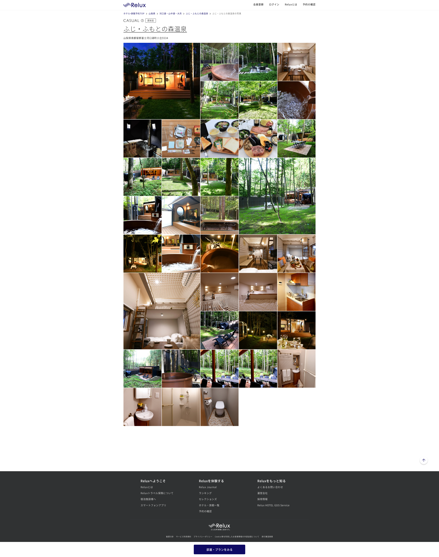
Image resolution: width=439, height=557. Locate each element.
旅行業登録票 (267, 536)
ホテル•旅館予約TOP (134, 13)
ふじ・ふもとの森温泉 (197, 13)
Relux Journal (208, 487)
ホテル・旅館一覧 (209, 505)
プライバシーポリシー (203, 536)
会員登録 (258, 4)
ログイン (274, 4)
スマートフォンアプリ (153, 505)
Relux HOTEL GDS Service (273, 505)
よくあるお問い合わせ (270, 487)
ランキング (205, 493)
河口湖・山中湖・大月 (170, 13)
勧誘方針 (170, 536)
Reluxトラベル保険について (157, 493)
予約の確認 (309, 4)
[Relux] (134, 4)
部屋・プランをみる (219, 549)
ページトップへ (424, 461)
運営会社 (262, 493)
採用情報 (262, 499)
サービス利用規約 (183, 536)
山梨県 (152, 13)
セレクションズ (208, 499)
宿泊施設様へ (148, 499)
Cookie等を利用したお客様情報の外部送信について (237, 536)
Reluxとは (291, 4)
